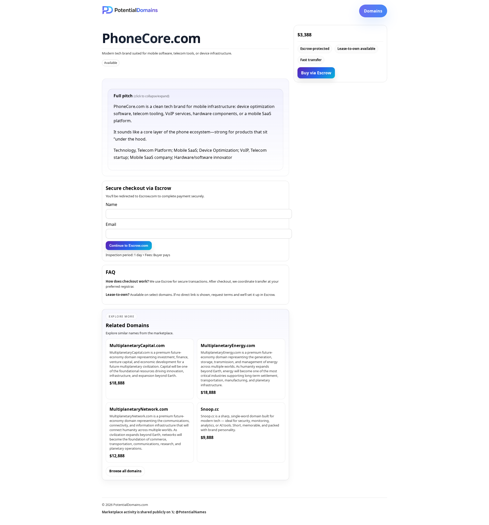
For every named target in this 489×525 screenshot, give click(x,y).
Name (111, 204)
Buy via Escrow (316, 73)
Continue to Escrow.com (128, 245)
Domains (373, 11)
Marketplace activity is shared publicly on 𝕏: (154, 512)
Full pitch (141, 96)
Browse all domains (125, 471)
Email (111, 224)
